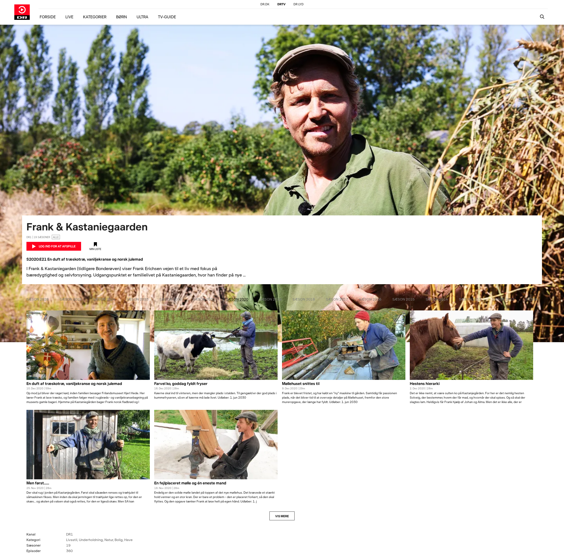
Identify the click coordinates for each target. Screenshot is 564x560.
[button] (88, 386)
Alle (56, 237)
